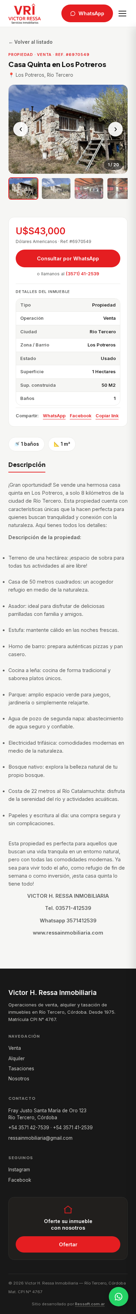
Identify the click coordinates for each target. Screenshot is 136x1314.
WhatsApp (91, 13)
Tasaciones (21, 1068)
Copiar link (107, 415)
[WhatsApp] (118, 1296)
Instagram (19, 1169)
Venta (14, 1048)
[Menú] (122, 13)
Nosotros (18, 1078)
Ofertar (68, 1244)
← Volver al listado (30, 42)
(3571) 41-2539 (82, 273)
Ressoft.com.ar (90, 1304)
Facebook (80, 415)
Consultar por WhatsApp (68, 258)
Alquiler (16, 1058)
